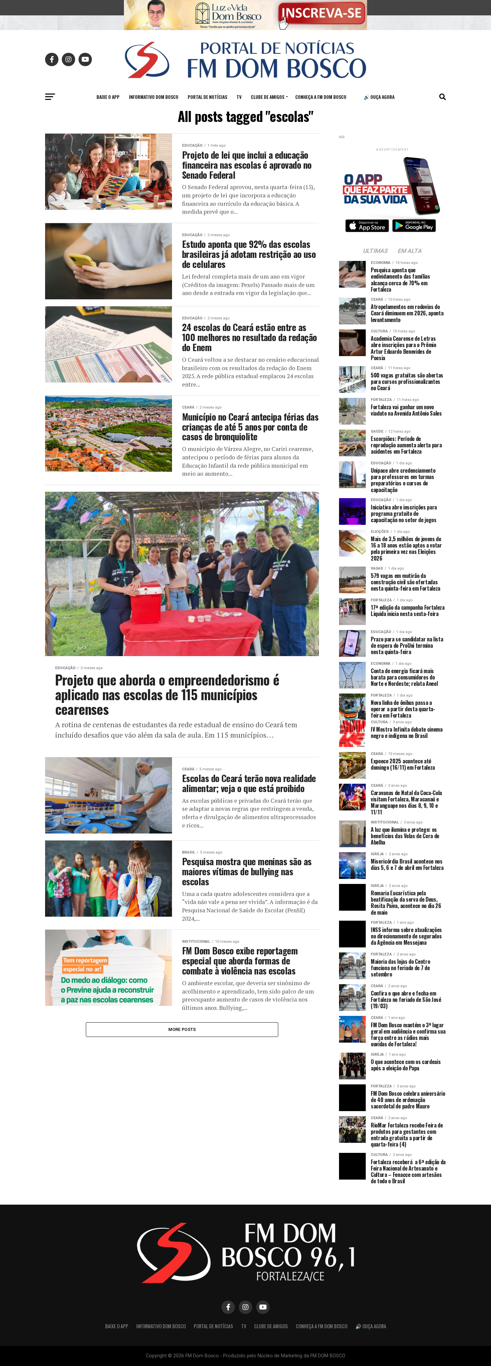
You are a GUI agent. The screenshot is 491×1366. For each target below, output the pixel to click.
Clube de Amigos (267, 96)
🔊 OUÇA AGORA (379, 96)
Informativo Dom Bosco (153, 96)
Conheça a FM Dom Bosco (320, 96)
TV (238, 96)
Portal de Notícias (207, 96)
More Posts (182, 1029)
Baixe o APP (108, 96)
